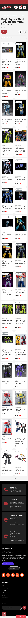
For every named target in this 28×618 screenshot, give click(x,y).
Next (15, 478)
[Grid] (20, 32)
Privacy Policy (5, 597)
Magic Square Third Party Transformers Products (14, 15)
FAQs (3, 593)
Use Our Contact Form (16, 491)
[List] (25, 32)
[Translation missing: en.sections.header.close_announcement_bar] (27, 2)
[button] (4, 614)
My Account (5, 588)
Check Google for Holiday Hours (17, 524)
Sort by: (3, 37)
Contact (4, 595)
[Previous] (3, 2)
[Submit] (24, 608)
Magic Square (4, 59)
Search (3, 585)
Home (2, 15)
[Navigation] (24, 7)
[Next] (24, 2)
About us (4, 590)
